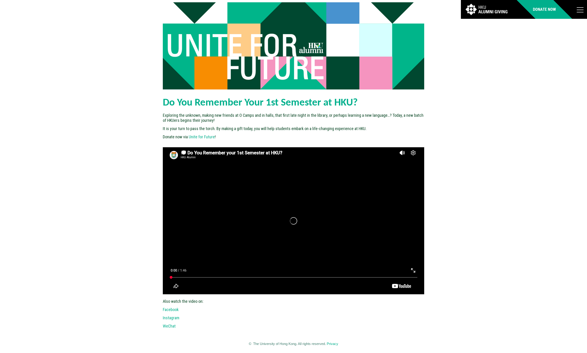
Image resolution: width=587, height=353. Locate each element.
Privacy (332, 344)
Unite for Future (202, 136)
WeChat (169, 326)
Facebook (171, 309)
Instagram (171, 317)
